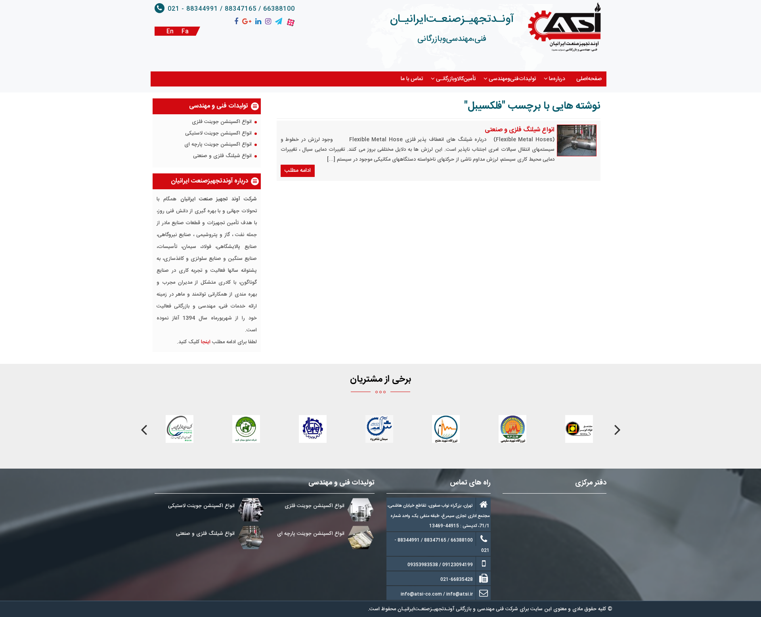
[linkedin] (258, 22)
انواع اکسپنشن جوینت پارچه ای (218, 145)
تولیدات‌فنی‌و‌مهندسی (512, 79)
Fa (185, 32)
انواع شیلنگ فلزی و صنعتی (519, 130)
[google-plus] (246, 22)
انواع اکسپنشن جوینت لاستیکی (218, 134)
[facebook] (236, 22)
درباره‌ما (557, 79)
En (170, 32)
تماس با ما (412, 79)
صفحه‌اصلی (589, 79)
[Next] (144, 430)
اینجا (205, 342)
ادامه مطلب (298, 170)
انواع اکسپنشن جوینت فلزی (222, 122)
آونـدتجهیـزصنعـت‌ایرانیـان (452, 19)
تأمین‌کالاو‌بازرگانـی (456, 79)
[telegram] (278, 22)
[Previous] (617, 430)
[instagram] (268, 22)
